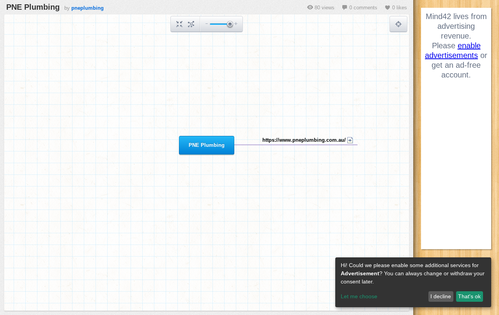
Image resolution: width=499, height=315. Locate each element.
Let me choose (359, 296)
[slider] (229, 24)
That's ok (469, 296)
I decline (440, 296)
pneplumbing (87, 8)
